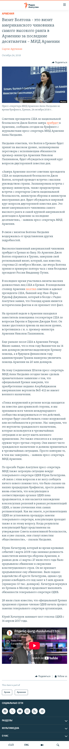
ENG (26, 745)
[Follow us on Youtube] (20, 711)
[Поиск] (58, 745)
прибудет (53, 123)
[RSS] (35, 711)
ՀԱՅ (11, 745)
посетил (31, 289)
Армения (8, 13)
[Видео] (42, 745)
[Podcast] (42, 711)
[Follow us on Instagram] (27, 711)
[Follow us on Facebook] (5, 711)
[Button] (59, 62)
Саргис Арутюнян (12, 49)
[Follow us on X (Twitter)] (12, 711)
